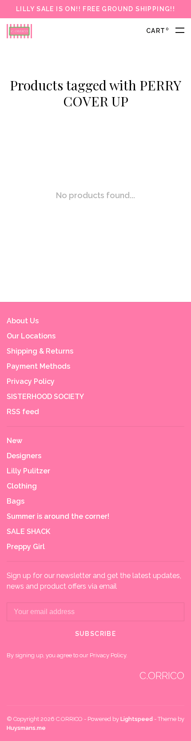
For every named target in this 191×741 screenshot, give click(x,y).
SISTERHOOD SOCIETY (45, 396)
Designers (24, 456)
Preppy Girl (26, 546)
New (14, 440)
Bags (15, 501)
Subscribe (95, 633)
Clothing (22, 486)
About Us (23, 321)
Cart (157, 30)
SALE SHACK (28, 531)
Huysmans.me (26, 728)
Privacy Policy (31, 381)
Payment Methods (38, 366)
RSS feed (23, 411)
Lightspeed (136, 719)
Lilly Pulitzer (28, 471)
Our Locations (31, 336)
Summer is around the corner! (58, 516)
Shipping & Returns (40, 351)
